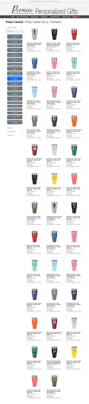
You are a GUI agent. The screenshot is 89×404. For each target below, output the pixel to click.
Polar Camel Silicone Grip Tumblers (14, 41)
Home (13, 17)
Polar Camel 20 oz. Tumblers (15, 83)
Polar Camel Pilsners (14, 46)
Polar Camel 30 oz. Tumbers (15, 78)
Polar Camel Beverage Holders (15, 60)
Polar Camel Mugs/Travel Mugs (14, 68)
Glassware (14, 113)
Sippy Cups (15, 106)
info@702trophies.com (56, 1)
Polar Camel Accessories (14, 103)
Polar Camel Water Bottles (15, 36)
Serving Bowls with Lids (15, 109)
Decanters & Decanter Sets (15, 117)
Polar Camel (34, 17)
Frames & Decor (54, 17)
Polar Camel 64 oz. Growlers (15, 93)
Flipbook (75, 17)
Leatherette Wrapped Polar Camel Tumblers (15, 73)
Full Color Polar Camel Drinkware (15, 98)
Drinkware (44, 17)
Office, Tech (66, 17)
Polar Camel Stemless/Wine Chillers (15, 55)
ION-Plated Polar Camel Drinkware (15, 122)
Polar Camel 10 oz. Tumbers (15, 88)
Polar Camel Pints (14, 64)
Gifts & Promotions (22, 17)
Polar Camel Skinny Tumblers (15, 50)
